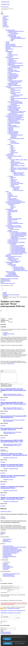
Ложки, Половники (15, 162)
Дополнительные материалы (17, 112)
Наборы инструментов (13, 132)
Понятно (7, 638)
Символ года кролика (18, 190)
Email (2, 371)
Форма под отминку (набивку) (15, 156)
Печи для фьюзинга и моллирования (16, 242)
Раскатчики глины (12, 73)
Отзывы (5, 334)
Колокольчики (14, 179)
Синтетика (13, 150)
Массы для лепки (12, 35)
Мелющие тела (11, 204)
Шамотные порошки (13, 196)
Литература (8, 255)
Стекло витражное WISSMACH (18, 248)
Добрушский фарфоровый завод (18, 38)
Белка (12, 145)
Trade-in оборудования (8, 545)
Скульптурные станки (13, 74)
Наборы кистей (14, 152)
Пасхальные (16, 187)
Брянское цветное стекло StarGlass (18, 238)
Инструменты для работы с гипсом (16, 119)
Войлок (10, 216)
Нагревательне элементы (19, 268)
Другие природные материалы (15, 200)
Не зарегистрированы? (6, 632)
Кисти (9, 144)
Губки (9, 139)
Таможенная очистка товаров (9, 556)
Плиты (9, 220)
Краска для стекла (15, 229)
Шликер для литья (12, 32)
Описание (5, 332)
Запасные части (11, 61)
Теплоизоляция (9, 209)
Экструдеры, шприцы (13, 131)
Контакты (5, 25)
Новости (5, 23)
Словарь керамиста (7, 539)
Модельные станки (12, 70)
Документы (5, 569)
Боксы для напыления (13, 58)
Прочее (10, 157)
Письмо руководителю (8, 566)
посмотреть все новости (6, 511)
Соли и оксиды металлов (13, 105)
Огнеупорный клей (12, 211)
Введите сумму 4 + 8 (5, 383)
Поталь (12, 97)
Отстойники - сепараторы (14, 71)
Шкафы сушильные (12, 84)
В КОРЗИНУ (3, 326)
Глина (9, 192)
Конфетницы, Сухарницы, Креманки (19, 169)
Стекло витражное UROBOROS (18, 251)
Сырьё (7, 191)
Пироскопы (13, 137)
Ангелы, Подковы (15, 182)
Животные (13, 177)
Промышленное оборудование (12, 276)
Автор (2, 370)
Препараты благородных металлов (16, 114)
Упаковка (10, 263)
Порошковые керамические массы (16, 31)
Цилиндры (13, 206)
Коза (12, 146)
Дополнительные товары (8, 333)
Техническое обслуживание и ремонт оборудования (14, 547)
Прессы (10, 72)
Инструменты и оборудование (15, 226)
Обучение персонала (7, 555)
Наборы (12, 99)
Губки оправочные (15, 143)
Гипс (9, 197)
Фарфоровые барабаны (16, 81)
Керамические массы (10, 30)
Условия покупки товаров (9, 576)
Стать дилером (6, 568)
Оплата (4, 20)
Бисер (12, 205)
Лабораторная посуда (13, 120)
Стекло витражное (12, 243)
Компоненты (14, 104)
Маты (9, 212)
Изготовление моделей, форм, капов (11, 551)
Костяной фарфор (12, 274)
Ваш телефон (3, 588)
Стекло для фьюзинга (13, 231)
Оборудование (9, 57)
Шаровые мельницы (12, 77)
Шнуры (10, 213)
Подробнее (3, 399)
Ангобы (7, 42)
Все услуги (5, 557)
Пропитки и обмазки (13, 222)
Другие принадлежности (13, 126)
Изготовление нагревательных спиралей (12, 549)
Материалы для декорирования (15, 87)
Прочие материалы (12, 113)
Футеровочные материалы (14, 203)
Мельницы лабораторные (14, 67)
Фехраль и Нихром (12, 106)
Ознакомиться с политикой (13, 608)
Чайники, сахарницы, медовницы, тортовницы (19, 174)
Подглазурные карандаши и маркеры (19, 98)
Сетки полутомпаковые (13, 108)
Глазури (7, 41)
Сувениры (10, 176)
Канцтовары (11, 257)
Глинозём (10, 195)
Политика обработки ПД (8, 574)
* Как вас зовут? (4, 586)
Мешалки (10, 68)
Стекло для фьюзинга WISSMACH (18, 232)
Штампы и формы (12, 125)
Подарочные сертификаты (11, 275)
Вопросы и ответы (7, 541)
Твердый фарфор (12, 272)
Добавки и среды (15, 100)
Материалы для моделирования (15, 101)
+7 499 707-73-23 (10, 363)
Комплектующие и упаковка (12, 262)
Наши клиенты (6, 565)
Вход (2, 630)
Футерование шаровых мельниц (10, 548)
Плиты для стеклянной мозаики (15, 253)
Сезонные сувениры (15, 186)
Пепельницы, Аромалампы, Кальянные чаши (17, 184)
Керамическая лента (12, 219)
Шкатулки (13, 180)
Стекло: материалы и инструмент (13, 225)
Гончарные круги (9, 48)
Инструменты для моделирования (15, 117)
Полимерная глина (12, 259)
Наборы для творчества (13, 258)
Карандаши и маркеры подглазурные (14, 46)
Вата (9, 215)
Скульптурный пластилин (17, 103)
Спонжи (13, 140)
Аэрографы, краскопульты (14, 121)
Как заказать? (6, 26)
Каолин (10, 193)
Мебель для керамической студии (15, 65)
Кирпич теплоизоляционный (14, 218)
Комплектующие (12, 264)
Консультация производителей (10, 553)
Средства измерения (12, 133)
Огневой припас (9, 51)
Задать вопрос (4, 621)
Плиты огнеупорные (13, 54)
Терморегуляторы (12, 78)
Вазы (12, 178)
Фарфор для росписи (10, 271)
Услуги (4, 17)
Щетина (13, 151)
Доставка (5, 21)
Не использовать (19, 643)
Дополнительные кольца (19, 269)
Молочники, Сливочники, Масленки (19, 167)
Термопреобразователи (13, 75)
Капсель (10, 52)
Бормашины (11, 153)
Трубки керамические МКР (14, 107)
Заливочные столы (12, 60)
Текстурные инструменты (14, 123)
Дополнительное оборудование (20, 270)
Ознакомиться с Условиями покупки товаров (11, 612)
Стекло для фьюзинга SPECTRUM (18, 235)
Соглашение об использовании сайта (11, 573)
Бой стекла (13, 244)
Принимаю (7, 643)
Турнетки (10, 79)
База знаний (5, 19)
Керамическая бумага (13, 210)
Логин (2, 628)
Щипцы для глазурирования (14, 118)
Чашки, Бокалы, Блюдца (19, 172)
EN (1, 11)
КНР (12, 40)
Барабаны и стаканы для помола (15, 80)
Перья (9, 124)
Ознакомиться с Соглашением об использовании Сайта (13, 610)
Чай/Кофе (13, 171)
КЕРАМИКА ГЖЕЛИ (16, 37)
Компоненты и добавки (13, 110)
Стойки (10, 53)
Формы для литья (9, 154)
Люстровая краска (15, 96)
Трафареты (10, 130)
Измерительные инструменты (17, 138)
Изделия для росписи (15, 261)
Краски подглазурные (10, 44)
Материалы (8, 86)
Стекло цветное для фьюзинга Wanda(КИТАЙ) (17, 237)
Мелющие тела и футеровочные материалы (15, 202)
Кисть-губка (13, 141)
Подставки (10, 55)
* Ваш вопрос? (4, 592)
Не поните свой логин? (6, 633)
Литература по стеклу (13, 241)
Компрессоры (11, 64)
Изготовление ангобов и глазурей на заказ (12, 550)
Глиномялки (11, 59)
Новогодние (16, 189)
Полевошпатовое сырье (13, 199)
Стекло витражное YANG (16, 246)
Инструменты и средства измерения (14, 116)
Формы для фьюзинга (13, 239)
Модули (10, 224)
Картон (10, 217)
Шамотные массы (12, 34)
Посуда (10, 158)
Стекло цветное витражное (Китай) (19, 252)
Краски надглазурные (10, 45)
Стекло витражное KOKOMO (17, 245)
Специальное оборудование (14, 85)
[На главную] (5, 1)
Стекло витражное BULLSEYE (18, 249)
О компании (6, 16)
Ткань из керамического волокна (15, 223)
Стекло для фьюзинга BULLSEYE (18, 233)
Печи (7, 50)
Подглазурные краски (16, 90)
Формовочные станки (13, 83)
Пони (12, 149)
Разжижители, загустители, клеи (18, 111)
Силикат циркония (12, 198)
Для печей (13, 265)
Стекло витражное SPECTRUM (18, 250)
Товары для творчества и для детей (13, 256)
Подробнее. (23, 641)
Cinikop (12, 39)
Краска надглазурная (15, 92)
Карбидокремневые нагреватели (15, 63)
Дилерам (5, 24)
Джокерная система (15, 66)
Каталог (5, 18)
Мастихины (11, 129)
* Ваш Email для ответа (6, 587)
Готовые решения (7, 554)
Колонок (13, 147)
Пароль (2, 629)
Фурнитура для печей (18, 266)
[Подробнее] (14, 395)
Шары (12, 208)
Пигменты (8, 47)
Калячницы (10, 127)
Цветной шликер (14, 33)
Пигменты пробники (18, 94)
